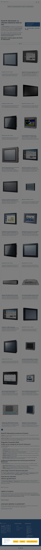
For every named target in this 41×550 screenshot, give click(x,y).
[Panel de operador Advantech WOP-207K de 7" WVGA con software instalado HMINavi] (10, 378)
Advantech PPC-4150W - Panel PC (7, 103)
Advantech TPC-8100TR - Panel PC (27, 199)
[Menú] (36, 2)
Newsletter (18, 529)
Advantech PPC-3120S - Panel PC (7, 135)
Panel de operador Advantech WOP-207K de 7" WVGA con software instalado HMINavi (10, 391)
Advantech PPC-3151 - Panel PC (27, 263)
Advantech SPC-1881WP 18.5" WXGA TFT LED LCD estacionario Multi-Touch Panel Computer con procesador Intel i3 (10, 200)
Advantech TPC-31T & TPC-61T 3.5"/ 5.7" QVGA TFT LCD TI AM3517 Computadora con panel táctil (30, 232)
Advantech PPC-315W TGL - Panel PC (28, 103)
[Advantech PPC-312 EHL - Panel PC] (30, 314)
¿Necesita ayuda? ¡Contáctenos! (30, 24)
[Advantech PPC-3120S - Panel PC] (10, 122)
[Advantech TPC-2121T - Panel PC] (10, 59)
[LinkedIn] (22, 548)
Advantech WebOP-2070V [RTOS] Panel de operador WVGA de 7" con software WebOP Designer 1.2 (29, 136)
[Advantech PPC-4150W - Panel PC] (10, 90)
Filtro (21, 43)
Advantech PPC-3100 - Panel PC (7, 359)
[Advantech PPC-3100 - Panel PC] (10, 346)
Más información (6, 542)
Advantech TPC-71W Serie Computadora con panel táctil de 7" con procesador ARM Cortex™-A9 (30, 72)
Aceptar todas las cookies (32, 541)
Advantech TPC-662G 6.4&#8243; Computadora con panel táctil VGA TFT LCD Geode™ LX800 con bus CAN (30, 359)
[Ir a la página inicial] (4, 2)
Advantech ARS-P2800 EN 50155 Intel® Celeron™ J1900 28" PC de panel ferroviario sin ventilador (10, 295)
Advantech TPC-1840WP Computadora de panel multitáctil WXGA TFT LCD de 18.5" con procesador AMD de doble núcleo (10, 423)
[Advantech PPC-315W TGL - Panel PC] (30, 90)
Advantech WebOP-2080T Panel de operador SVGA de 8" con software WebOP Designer (10, 168)
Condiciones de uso (19, 527)
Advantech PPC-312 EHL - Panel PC (28, 327)
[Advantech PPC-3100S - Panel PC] (10, 250)
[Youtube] (20, 548)
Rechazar (15, 541)
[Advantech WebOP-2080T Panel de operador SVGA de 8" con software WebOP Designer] (10, 154)
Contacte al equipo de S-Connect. (6, 508)
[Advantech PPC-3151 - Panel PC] (30, 250)
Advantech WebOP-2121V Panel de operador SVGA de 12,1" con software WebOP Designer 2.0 (30, 391)
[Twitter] (19, 548)
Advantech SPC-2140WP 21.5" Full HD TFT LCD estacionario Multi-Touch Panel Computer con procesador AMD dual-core (30, 168)
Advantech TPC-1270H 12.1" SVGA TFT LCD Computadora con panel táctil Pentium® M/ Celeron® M (29, 423)
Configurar (22, 541)
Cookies (17, 526)
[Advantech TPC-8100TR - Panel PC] (30, 186)
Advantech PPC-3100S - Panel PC (7, 263)
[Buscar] (39, 2)
